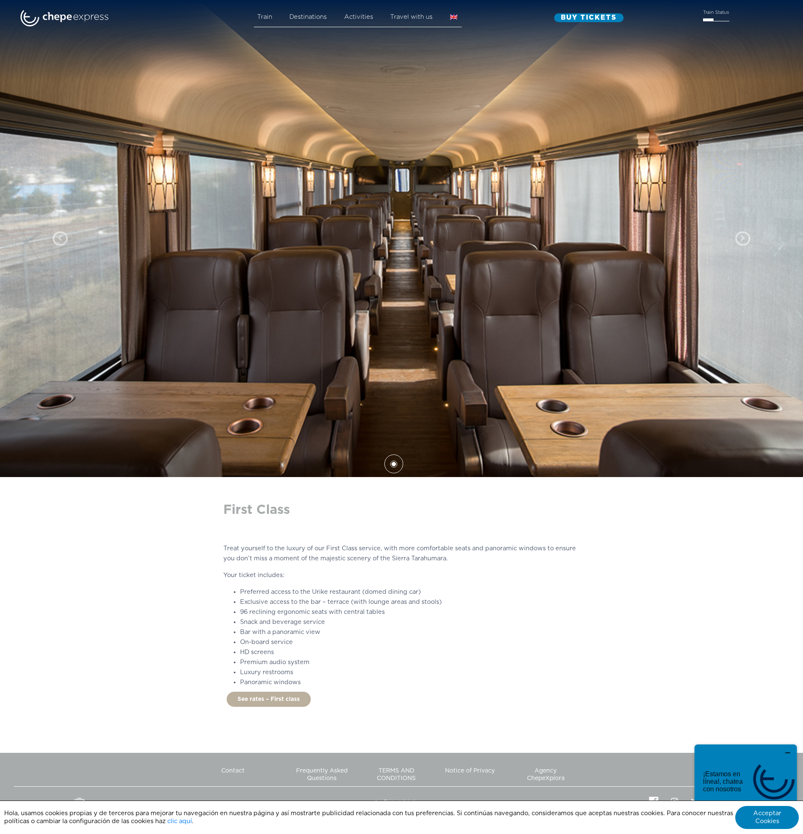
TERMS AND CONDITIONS (396, 774)
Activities (358, 17)
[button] (60, 238)
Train (264, 17)
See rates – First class (269, 699)
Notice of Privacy (470, 771)
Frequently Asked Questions (322, 774)
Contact (233, 771)
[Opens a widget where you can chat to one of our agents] (745, 786)
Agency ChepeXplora (546, 774)
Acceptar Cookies (767, 817)
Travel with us (411, 17)
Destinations (308, 17)
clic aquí (179, 821)
